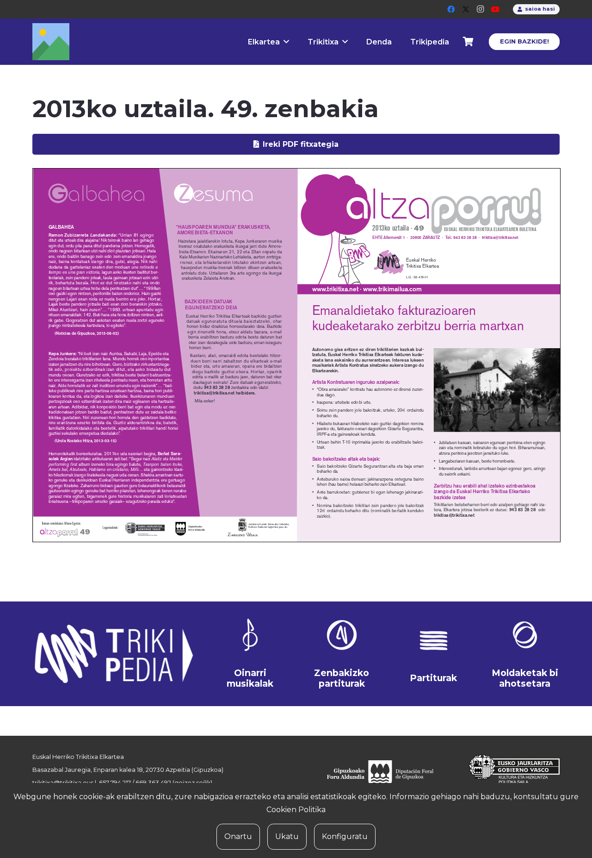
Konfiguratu (345, 836)
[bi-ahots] (525, 635)
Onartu (238, 836)
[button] (286, 41)
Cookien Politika (296, 809)
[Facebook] (451, 9)
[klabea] (250, 635)
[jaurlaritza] (507, 775)
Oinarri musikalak (250, 678)
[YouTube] (495, 9)
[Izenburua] (50, 41)
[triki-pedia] (112, 653)
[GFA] (386, 775)
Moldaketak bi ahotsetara (525, 678)
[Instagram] (480, 9)
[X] (465, 9)
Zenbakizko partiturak (341, 678)
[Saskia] (468, 42)
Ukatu (287, 836)
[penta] (433, 640)
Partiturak (433, 677)
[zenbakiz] (342, 635)
